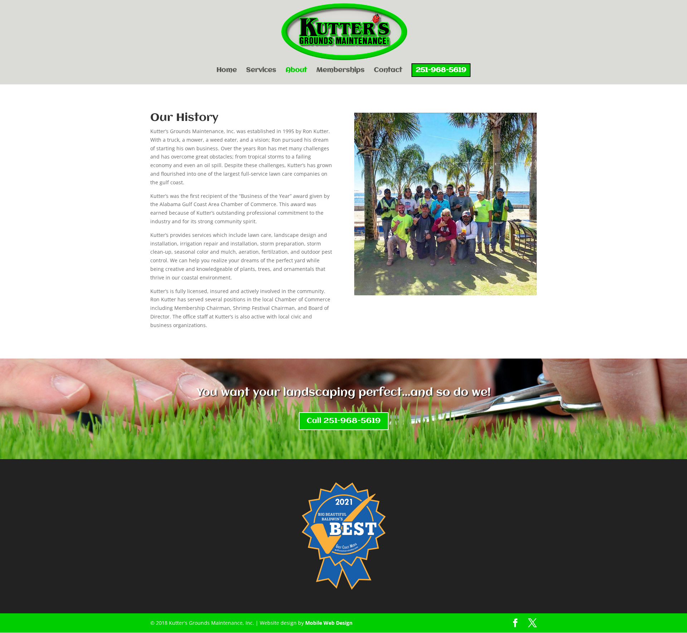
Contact (388, 71)
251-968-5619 (441, 70)
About (296, 71)
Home (226, 71)
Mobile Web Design (328, 622)
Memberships (340, 71)
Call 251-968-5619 (344, 421)
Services (261, 71)
